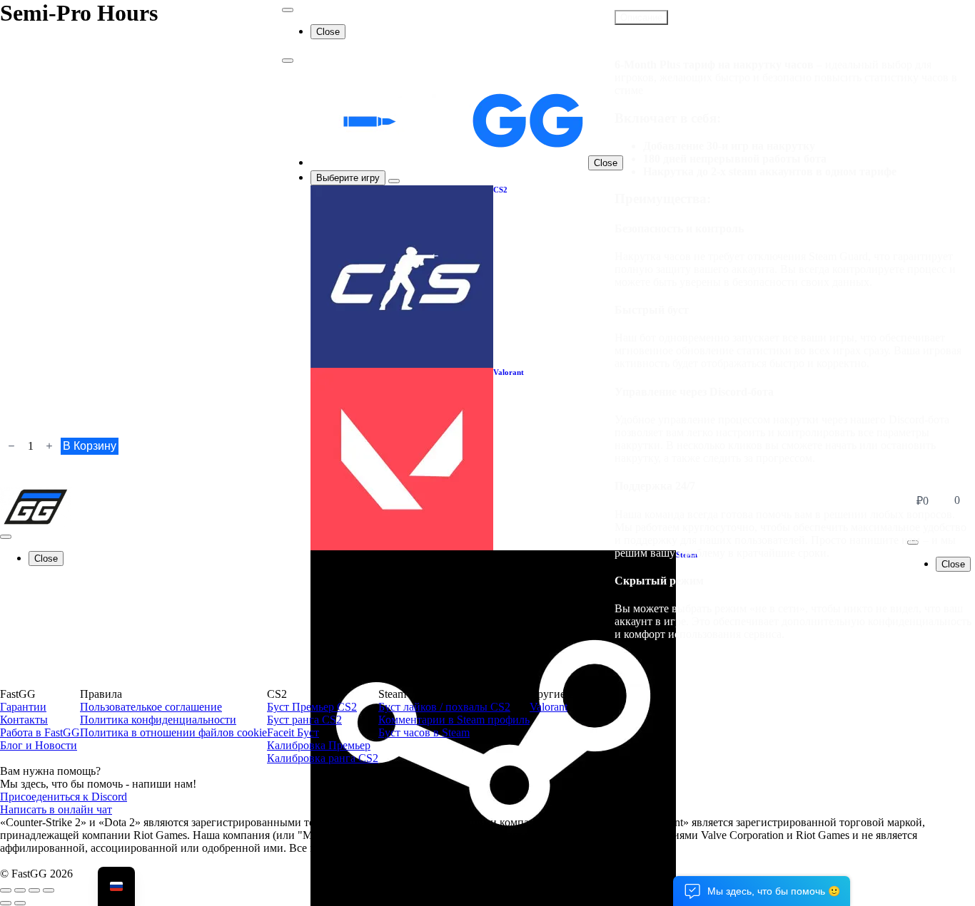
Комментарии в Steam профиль (454, 720)
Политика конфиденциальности (158, 720)
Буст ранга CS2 (304, 720)
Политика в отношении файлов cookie (173, 732)
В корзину (89, 446)
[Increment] (49, 445)
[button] (761, 891)
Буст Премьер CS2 (312, 707)
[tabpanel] (795, 337)
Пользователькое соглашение (151, 707)
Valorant (548, 707)
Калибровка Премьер (318, 745)
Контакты (24, 720)
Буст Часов (683, 5)
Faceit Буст (293, 732)
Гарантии (23, 707)
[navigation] (116, 886)
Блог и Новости (38, 745)
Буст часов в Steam (424, 732)
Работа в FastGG (40, 732)
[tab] (641, 17)
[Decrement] (11, 445)
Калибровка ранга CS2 (322, 758)
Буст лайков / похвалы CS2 (444, 707)
